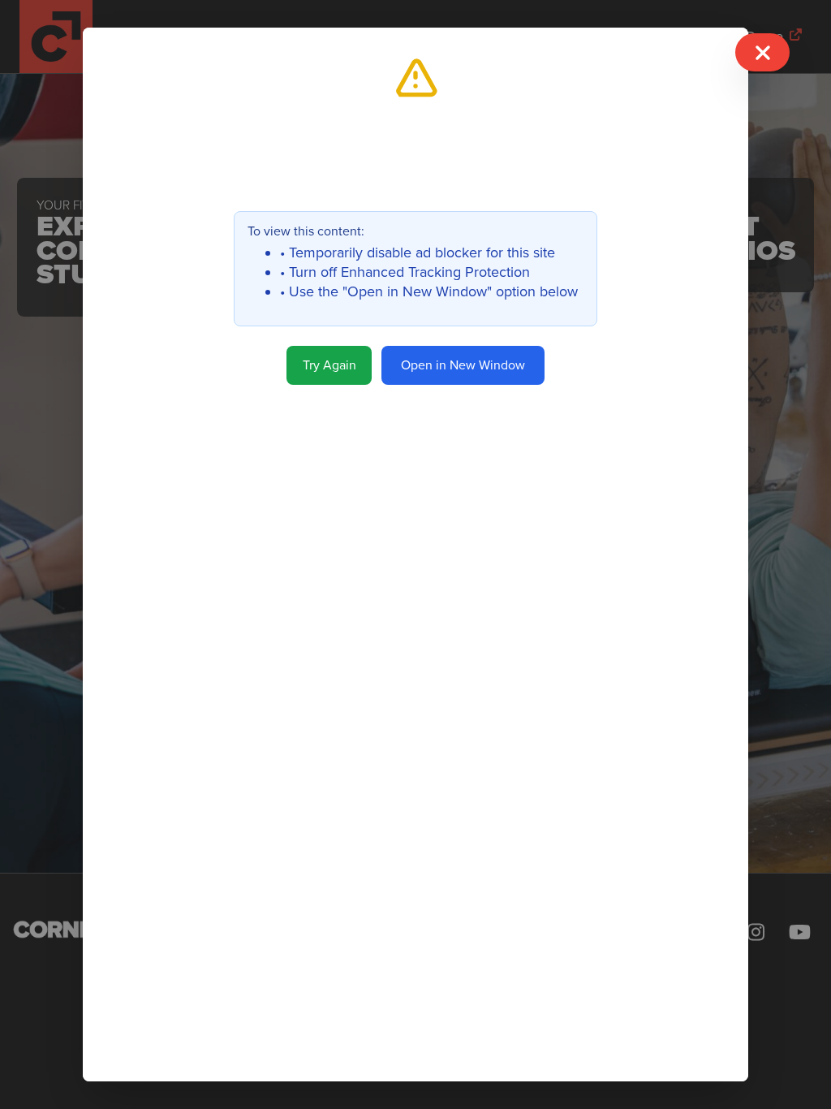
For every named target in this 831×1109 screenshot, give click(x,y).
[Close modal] (762, 52)
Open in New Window (463, 365)
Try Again (329, 365)
